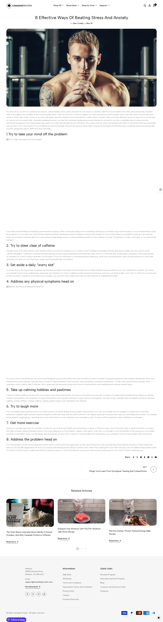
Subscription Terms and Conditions (77, 587)
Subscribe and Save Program (112, 579)
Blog (102, 583)
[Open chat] (159, 618)
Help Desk (67, 575)
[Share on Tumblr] (145, 457)
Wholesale (67, 579)
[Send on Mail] (156, 457)
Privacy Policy (68, 591)
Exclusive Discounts (71, 599)
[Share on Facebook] (133, 457)
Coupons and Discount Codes (113, 587)
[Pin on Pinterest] (141, 457)
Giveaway (104, 591)
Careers (66, 595)
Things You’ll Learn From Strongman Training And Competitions (118, 471)
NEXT (145, 467)
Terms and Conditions (72, 583)
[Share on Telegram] (148, 457)
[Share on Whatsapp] (152, 457)
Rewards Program (108, 575)
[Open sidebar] (160, 190)
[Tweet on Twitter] (137, 457)
